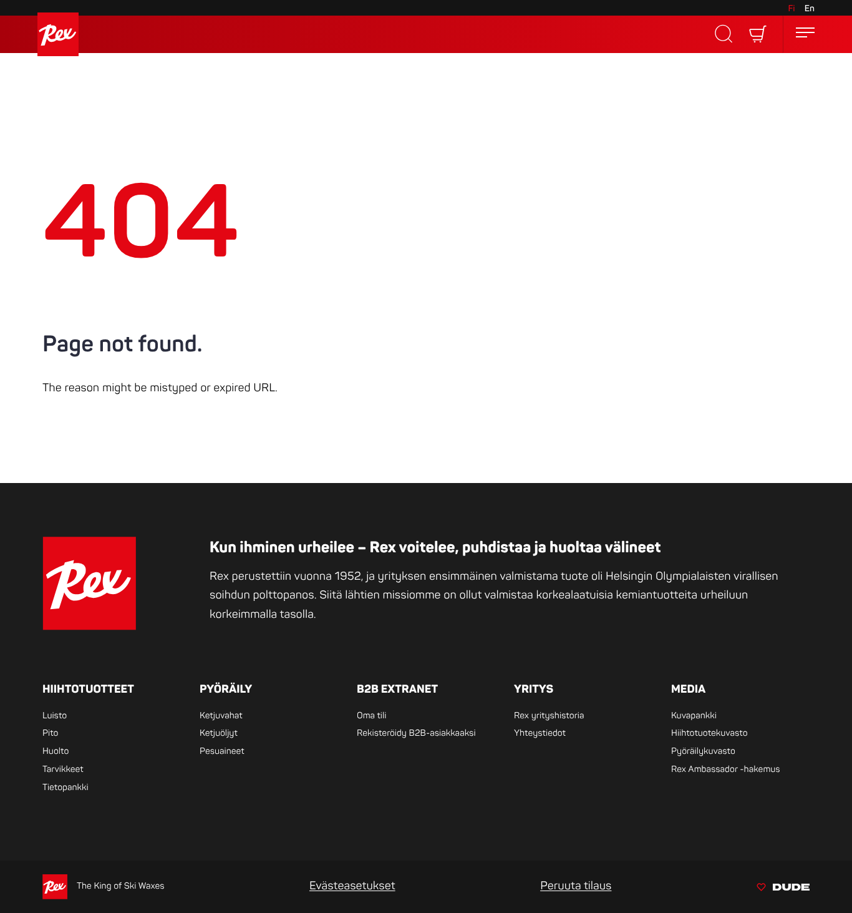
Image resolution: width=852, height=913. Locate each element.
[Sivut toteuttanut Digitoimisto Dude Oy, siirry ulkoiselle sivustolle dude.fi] (783, 889)
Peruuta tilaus (575, 886)
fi (791, 9)
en (810, 9)
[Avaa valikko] (805, 34)
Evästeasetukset (352, 886)
